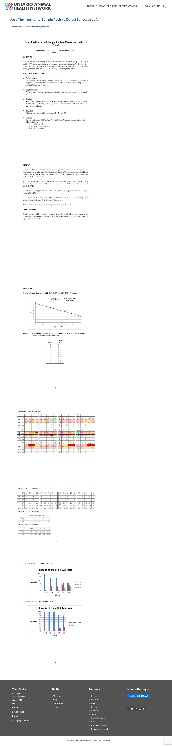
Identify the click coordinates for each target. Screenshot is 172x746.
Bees (93, 721)
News (102, 6)
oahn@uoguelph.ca (20, 720)
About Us (57, 696)
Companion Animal (99, 729)
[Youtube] (140, 709)
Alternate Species (99, 725)
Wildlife (94, 710)
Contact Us (58, 703)
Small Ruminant (98, 718)
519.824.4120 (18, 712)
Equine (94, 707)
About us (92, 6)
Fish (93, 703)
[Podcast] (144, 709)
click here (45, 27)
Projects (112, 6)
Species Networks (129, 6)
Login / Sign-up (152, 6)
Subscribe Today (138, 696)
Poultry (94, 699)
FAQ (55, 699)
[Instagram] (136, 709)
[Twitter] (132, 709)
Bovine (94, 696)
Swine (93, 714)
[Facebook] (128, 709)
